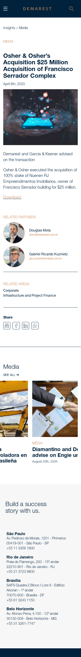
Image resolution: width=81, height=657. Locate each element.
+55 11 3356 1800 (20, 548)
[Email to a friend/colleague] (6, 325)
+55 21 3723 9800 (20, 572)
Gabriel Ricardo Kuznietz (48, 254)
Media (23, 28)
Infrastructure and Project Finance (29, 296)
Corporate (11, 291)
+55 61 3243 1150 (20, 600)
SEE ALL (9, 375)
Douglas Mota (40, 231)
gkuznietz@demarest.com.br (45, 258)
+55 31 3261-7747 (20, 624)
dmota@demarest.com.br (43, 235)
